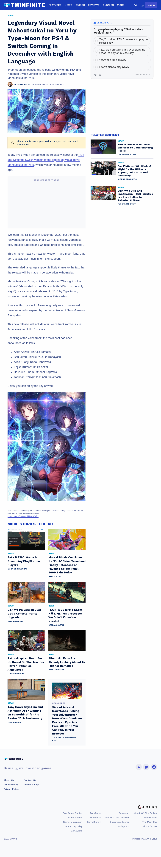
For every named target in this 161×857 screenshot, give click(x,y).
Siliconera (95, 817)
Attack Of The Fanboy (145, 813)
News (68, 4)
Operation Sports (119, 822)
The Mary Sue (149, 822)
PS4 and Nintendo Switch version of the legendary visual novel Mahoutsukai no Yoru (46, 159)
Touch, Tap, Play (73, 826)
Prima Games (74, 817)
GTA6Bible (76, 830)
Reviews (94, 4)
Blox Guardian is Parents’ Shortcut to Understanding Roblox (135, 147)
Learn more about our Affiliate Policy (23, 516)
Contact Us (30, 780)
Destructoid (150, 817)
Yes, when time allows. (112, 60)
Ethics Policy (11, 784)
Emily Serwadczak (17, 569)
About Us (9, 780)
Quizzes (108, 4)
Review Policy (31, 784)
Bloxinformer (150, 826)
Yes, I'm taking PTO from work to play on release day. (123, 41)
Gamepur (124, 813)
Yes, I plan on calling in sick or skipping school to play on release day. (122, 51)
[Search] (136, 5)
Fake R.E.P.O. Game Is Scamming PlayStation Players (24, 561)
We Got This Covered (117, 817)
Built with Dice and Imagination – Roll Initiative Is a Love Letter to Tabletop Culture (135, 195)
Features (54, 4)
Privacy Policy (11, 789)
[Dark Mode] (142, 5)
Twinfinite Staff (127, 154)
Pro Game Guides (72, 813)
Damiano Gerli (15, 621)
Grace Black (55, 576)
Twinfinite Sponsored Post (64, 738)
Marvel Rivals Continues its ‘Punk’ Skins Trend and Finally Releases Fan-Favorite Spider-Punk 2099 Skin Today (67, 565)
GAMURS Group (150, 839)
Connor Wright (16, 673)
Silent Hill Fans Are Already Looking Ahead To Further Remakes (66, 662)
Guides (80, 4)
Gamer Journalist (72, 822)
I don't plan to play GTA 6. (114, 67)
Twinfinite (95, 813)
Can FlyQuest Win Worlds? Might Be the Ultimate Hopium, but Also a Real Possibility (134, 171)
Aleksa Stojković (127, 179)
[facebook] (154, 767)
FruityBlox (123, 826)
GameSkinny (94, 822)
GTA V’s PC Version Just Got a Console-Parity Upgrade (24, 613)
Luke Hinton (14, 722)
